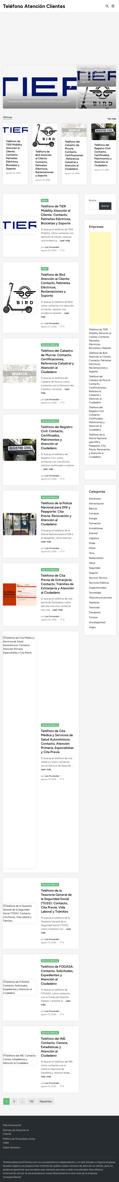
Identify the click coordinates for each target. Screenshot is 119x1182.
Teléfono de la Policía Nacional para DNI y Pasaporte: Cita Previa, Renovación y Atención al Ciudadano (99, 445)
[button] (62, 69)
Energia (93, 518)
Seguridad (94, 567)
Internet (93, 533)
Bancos (93, 508)
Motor (44, 200)
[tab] (7, 117)
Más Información (12, 1125)
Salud (92, 562)
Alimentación (96, 503)
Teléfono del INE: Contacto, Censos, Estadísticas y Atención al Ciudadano (54, 1047)
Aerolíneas (95, 498)
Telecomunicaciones (100, 597)
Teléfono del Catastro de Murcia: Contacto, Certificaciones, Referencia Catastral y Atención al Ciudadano (74, 155)
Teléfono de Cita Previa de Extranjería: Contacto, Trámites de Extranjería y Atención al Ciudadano (57, 584)
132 (31, 1101)
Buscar (92, 200)
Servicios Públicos (50, 345)
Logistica (94, 538)
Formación (95, 523)
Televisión (94, 607)
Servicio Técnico (98, 577)
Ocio (91, 553)
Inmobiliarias (96, 528)
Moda (92, 543)
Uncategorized (97, 622)
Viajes (92, 627)
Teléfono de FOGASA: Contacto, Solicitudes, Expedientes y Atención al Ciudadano (57, 975)
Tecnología (95, 592)
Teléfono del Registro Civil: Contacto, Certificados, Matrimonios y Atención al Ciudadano (103, 155)
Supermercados (97, 587)
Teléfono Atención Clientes (34, 6)
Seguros (93, 572)
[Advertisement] (59, 35)
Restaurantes (96, 558)
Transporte (95, 612)
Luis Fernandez (52, 247)
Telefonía (94, 602)
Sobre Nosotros (11, 1147)
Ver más (112, 118)
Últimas (7, 117)
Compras (94, 513)
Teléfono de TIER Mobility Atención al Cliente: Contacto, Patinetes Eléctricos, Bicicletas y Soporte (14, 155)
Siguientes (46, 1101)
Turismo (93, 617)
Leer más (65, 240)
